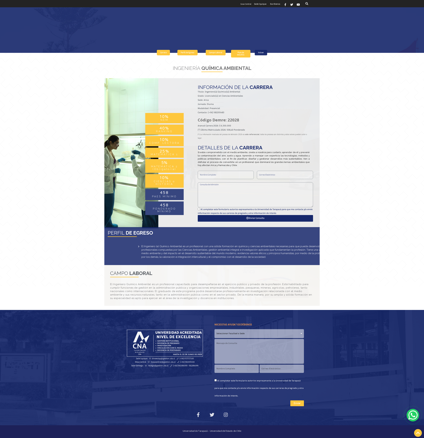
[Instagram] (225, 414)
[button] (245, 4)
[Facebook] (198, 414)
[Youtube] (298, 4)
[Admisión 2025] (413, 415)
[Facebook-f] (285, 4)
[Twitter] (291, 4)
